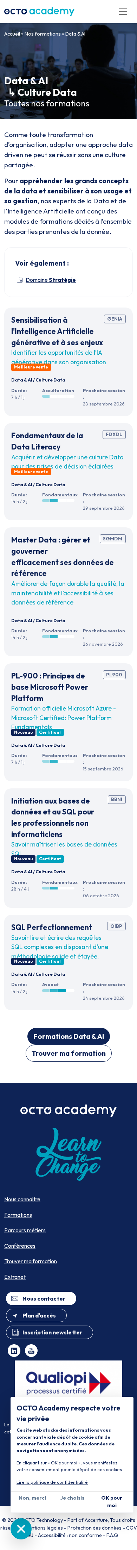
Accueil (12, 34)
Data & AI (75, 34)
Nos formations (43, 34)
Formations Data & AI (68, 1036)
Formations (18, 1214)
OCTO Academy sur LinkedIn (14, 1350)
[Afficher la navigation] (123, 12)
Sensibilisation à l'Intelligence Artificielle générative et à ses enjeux (57, 331)
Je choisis (72, 1498)
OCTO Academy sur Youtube (31, 1350)
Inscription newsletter (52, 1332)
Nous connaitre (22, 1199)
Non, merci (32, 1498)
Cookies (21, 1528)
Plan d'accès (39, 1315)
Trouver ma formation (69, 1053)
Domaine (51, 279)
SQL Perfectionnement (51, 927)
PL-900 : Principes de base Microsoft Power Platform (49, 686)
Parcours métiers (25, 1230)
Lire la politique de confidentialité (52, 1482)
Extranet (15, 1276)
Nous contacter (43, 1298)
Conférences (19, 1245)
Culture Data (50, 380)
